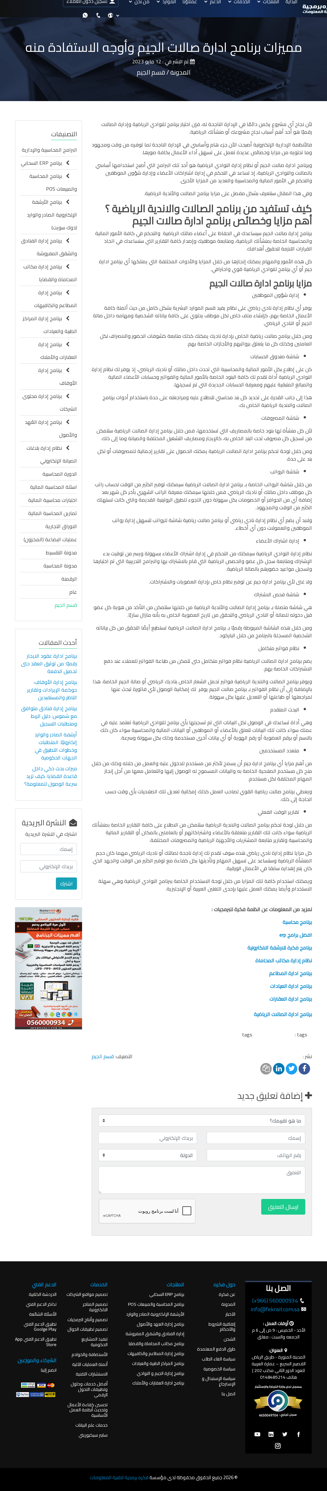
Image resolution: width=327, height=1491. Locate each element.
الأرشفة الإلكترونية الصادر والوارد (155, 1314)
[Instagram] (278, 1446)
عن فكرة (227, 1294)
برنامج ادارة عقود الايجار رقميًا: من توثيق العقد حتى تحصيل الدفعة (49, 663)
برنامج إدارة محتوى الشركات (49, 402)
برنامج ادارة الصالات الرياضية (283, 1014)
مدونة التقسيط (61, 552)
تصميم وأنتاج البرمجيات (87, 1319)
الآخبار (230, 1314)
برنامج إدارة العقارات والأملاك (57, 350)
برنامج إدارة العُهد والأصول (51, 428)
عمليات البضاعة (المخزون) (50, 539)
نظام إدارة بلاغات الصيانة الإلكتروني (52, 454)
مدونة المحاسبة (60, 565)
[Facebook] (298, 1434)
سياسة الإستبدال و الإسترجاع (218, 1381)
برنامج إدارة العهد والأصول (160, 1324)
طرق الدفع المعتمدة (216, 1349)
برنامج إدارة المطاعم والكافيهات (55, 299)
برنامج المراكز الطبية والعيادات (158, 1363)
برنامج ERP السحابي (43, 163)
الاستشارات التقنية (92, 1374)
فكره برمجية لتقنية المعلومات (119, 1477)
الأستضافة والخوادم (90, 1354)
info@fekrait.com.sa (275, 1309)
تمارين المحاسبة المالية (52, 513)
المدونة (228, 1304)
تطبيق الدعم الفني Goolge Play (40, 1326)
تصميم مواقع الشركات (87, 1294)
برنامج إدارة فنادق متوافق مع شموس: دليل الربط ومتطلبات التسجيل (49, 715)
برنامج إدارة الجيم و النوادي (160, 1373)
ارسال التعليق (283, 1207)
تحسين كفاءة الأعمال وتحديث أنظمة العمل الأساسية (87, 1410)
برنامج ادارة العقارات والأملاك (158, 1383)
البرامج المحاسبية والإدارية (49, 150)
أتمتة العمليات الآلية (90, 1364)
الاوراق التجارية (61, 526)
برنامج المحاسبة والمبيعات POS (53, 182)
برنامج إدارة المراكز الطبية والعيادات (50, 324)
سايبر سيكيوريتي (93, 1435)
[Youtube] (257, 1434)
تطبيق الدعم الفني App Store (36, 1341)
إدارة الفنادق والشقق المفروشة (154, 1333)
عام (73, 592)
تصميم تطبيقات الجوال (87, 1329)
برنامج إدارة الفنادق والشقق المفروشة (49, 247)
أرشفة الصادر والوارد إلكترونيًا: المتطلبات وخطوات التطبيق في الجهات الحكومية (55, 746)
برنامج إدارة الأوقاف (57, 376)
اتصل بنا (228, 1394)
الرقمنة (69, 578)
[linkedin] (271, 1434)
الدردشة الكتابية (43, 1294)
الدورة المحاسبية (59, 474)
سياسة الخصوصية (219, 1369)
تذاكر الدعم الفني (41, 1304)
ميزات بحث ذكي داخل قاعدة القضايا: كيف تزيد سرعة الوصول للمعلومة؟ (50, 776)
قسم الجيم (103, 1056)
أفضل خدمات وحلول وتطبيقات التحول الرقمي (89, 1389)
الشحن (229, 1339)
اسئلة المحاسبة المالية (53, 487)
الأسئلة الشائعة (43, 1314)
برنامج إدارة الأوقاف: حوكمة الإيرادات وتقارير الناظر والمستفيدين (52, 689)
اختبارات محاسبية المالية (52, 500)
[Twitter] (285, 1434)
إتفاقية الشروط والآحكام (222, 1326)
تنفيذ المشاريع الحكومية (94, 1341)
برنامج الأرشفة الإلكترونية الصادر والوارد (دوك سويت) (52, 214)
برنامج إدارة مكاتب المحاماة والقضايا (50, 273)
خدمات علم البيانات (91, 1425)
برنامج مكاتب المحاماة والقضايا (156, 1343)
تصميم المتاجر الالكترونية (95, 1307)
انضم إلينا (49, 1370)
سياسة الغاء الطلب (218, 1359)
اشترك (66, 883)
